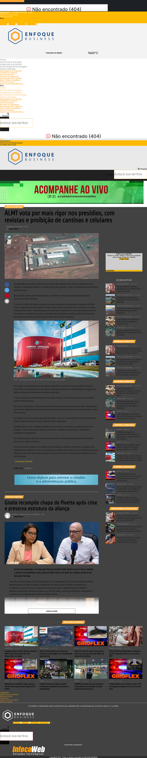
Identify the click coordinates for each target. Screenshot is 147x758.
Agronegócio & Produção (11, 71)
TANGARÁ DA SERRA (73, 53)
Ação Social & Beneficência (11, 84)
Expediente (4, 13)
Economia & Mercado (11, 62)
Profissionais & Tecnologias (13, 66)
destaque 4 (29, 468)
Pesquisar (5, 118)
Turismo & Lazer (7, 82)
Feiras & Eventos (7, 75)
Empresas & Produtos (11, 64)
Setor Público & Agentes (10, 80)
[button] (73, 18)
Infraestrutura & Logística (11, 78)
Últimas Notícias (6, 17)
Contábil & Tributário (8, 73)
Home (3, 59)
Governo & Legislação (9, 76)
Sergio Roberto (13, 229)
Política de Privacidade (9, 15)
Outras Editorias (8, 69)
